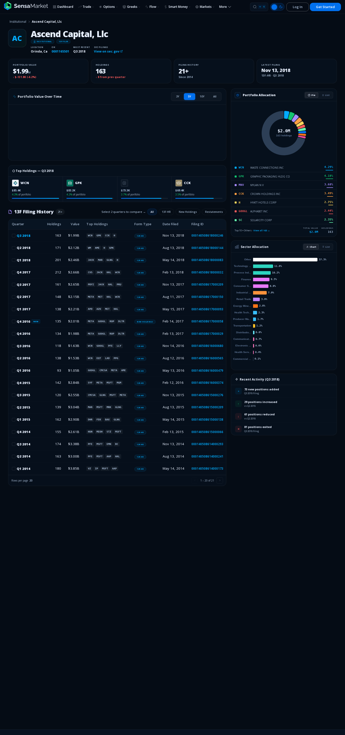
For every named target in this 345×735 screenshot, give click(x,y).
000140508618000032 (207, 272)
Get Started (325, 7)
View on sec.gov (107, 51)
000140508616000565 (207, 358)
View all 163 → (261, 230)
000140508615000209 (207, 407)
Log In (298, 7)
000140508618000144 (207, 248)
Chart (313, 246)
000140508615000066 (207, 432)
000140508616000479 (207, 370)
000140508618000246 (207, 235)
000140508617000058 (207, 321)
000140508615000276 (207, 395)
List (327, 95)
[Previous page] (194, 480)
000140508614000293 (207, 444)
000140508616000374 (207, 383)
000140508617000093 (207, 309)
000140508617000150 (207, 297)
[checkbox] (13, 235)
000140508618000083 (207, 260)
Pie (313, 95)
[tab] (177, 96)
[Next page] (219, 480)
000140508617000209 (207, 284)
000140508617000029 (207, 334)
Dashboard (65, 7)
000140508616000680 (207, 346)
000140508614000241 (207, 456)
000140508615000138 (207, 419)
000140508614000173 (207, 468)
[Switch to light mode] (277, 7)
